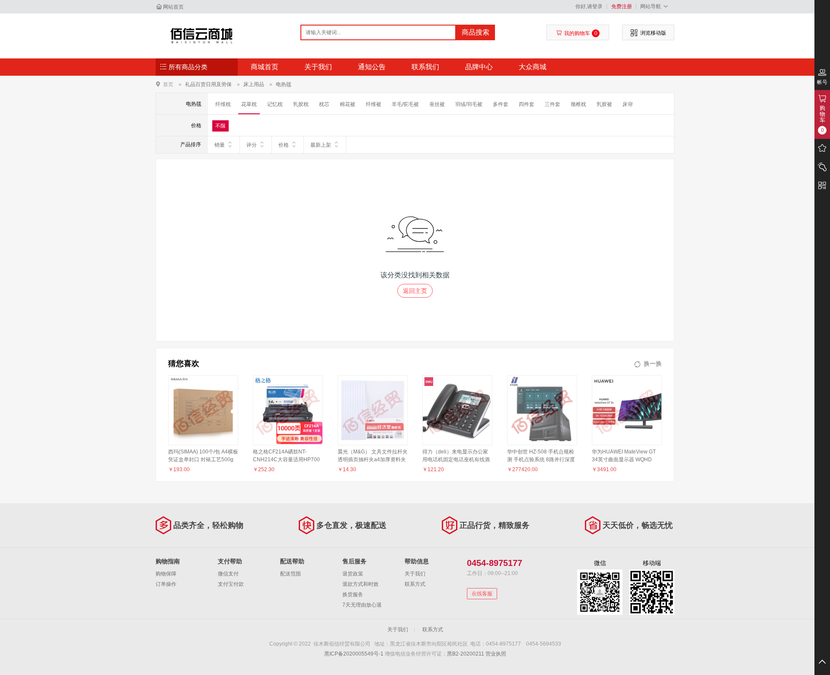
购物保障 (166, 574)
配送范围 (290, 574)
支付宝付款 (231, 584)
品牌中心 (479, 67)
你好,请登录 (589, 6)
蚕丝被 (437, 104)
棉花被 (347, 104)
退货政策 (352, 574)
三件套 (552, 104)
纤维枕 (223, 104)
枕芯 (324, 104)
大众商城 (532, 67)
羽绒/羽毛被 (468, 104)
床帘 (627, 104)
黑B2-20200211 (465, 654)
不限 (220, 126)
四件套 (526, 104)
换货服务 (352, 594)
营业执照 (495, 654)
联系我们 (425, 67)
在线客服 (482, 594)
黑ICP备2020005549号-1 (353, 654)
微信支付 (228, 574)
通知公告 (372, 67)
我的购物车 (580, 33)
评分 (251, 145)
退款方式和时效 (360, 584)
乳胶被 (604, 104)
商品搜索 (475, 32)
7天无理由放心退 (362, 605)
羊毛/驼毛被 (405, 104)
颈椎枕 (578, 104)
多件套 (500, 104)
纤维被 (373, 104)
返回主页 (415, 290)
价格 (283, 145)
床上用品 (253, 84)
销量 (219, 145)
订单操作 (166, 584)
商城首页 (264, 67)
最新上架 (320, 145)
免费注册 (621, 6)
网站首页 (173, 7)
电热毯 (283, 84)
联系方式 (415, 584)
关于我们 (318, 67)
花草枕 (249, 104)
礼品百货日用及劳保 (208, 84)
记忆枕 (275, 104)
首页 (168, 84)
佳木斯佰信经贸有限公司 (202, 35)
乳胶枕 (301, 104)
